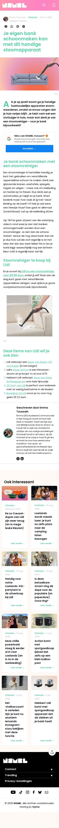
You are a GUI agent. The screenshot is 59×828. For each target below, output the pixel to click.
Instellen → (29, 148)
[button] (49, 769)
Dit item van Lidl (16, 385)
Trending (11, 775)
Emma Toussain (17, 17)
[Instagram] (18, 459)
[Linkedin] (22, 459)
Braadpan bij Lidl (16, 393)
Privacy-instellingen (18, 781)
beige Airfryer (21, 369)
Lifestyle (32, 17)
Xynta (35, 806)
